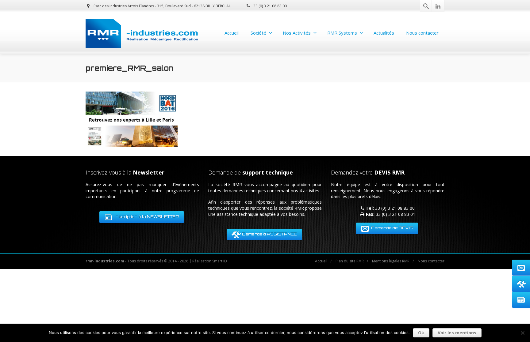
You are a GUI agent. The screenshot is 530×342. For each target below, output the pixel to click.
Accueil (232, 33)
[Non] (522, 333)
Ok (421, 333)
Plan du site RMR (350, 261)
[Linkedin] (438, 6)
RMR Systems (342, 33)
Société (258, 33)
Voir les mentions (457, 333)
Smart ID (219, 261)
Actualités (384, 33)
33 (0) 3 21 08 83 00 (269, 6)
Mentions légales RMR (390, 261)
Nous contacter (422, 33)
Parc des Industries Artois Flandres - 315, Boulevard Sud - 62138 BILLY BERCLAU (162, 6)
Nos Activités (297, 33)
